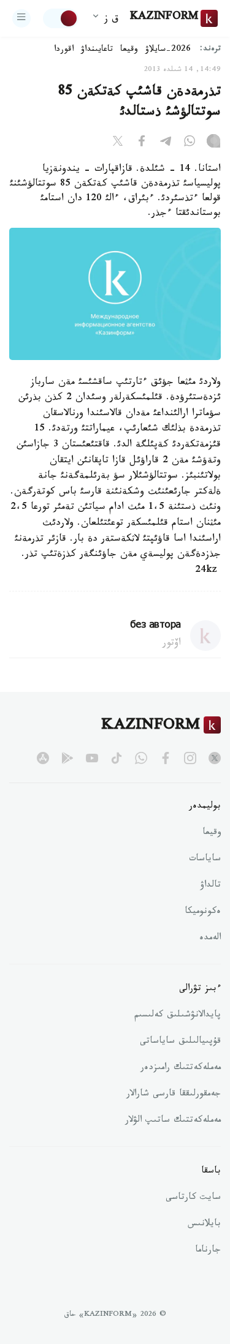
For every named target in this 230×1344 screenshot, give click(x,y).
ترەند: (210, 50)
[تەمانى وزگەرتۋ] (61, 18)
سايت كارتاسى (193, 1198)
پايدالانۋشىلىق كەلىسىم (177, 1016)
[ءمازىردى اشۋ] (21, 18)
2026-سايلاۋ (168, 50)
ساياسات (205, 859)
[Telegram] (165, 143)
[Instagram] (213, 143)
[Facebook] (141, 143)
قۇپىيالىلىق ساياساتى (180, 1042)
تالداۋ (210, 886)
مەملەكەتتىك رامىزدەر (180, 1068)
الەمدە (210, 938)
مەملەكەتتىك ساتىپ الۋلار (173, 1121)
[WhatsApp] (189, 143)
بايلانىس (204, 1224)
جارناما (208, 1251)
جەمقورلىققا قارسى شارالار (173, 1095)
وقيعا (129, 50)
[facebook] (165, 758)
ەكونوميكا (203, 912)
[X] (117, 143)
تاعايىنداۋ (97, 50)
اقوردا (64, 50)
